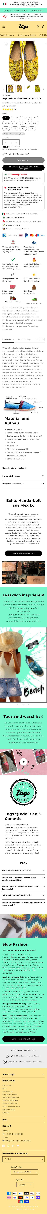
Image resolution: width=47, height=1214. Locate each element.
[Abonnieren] (41, 1159)
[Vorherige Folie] (18, 705)
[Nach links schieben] (3, 89)
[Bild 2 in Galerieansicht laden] (19, 88)
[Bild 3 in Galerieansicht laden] (28, 88)
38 (26, 118)
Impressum (7, 1085)
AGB (4, 1088)
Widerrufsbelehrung (11, 1097)
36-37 (16, 118)
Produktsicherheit (10, 1094)
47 (23, 129)
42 (17, 123)
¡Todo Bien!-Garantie (11, 1106)
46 (14, 129)
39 (34, 118)
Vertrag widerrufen (10, 1100)
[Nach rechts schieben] (43, 89)
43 (26, 123)
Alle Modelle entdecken (23, 553)
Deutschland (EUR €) (22, 1172)
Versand (13, 149)
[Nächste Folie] (28, 705)
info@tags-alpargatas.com (17, 1140)
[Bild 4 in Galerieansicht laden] (37, 88)
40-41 (7, 123)
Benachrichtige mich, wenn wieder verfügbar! (23, 167)
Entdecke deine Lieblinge (23, 1039)
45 (6, 129)
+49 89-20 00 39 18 (14, 1134)
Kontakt (5, 1113)
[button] (38, 26)
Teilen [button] (7, 96)
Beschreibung (8, 339)
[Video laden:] (23, 762)
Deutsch (22, 1185)
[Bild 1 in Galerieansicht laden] (10, 88)
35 (6, 118)
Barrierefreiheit (8, 1109)
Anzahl (5, 138)
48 (31, 129)
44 (34, 123)
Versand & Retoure (10, 1103)
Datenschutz (7, 1091)
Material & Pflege (24, 339)
